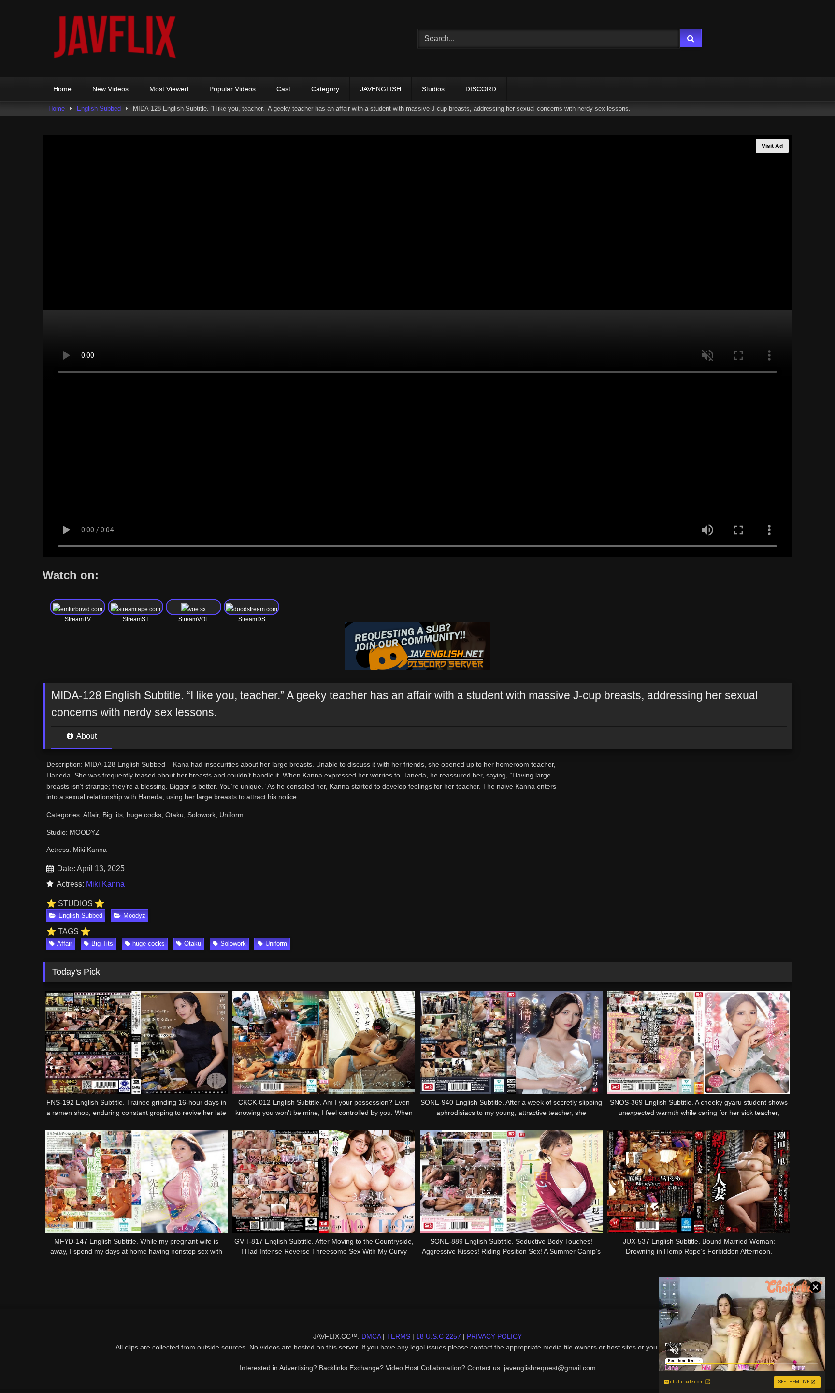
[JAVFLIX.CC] (115, 38)
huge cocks (148, 943)
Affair (64, 943)
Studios (433, 89)
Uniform (276, 943)
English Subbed (99, 108)
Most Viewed (168, 89)
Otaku (192, 943)
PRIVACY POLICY (494, 1336)
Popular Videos (232, 89)
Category (325, 89)
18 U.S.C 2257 (438, 1336)
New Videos (110, 89)
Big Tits (102, 943)
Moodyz (134, 915)
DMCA (371, 1336)
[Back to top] (805, 1364)
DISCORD (480, 89)
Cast (283, 89)
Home (62, 89)
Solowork (233, 943)
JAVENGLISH (380, 89)
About (86, 736)
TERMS (398, 1336)
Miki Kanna (105, 884)
